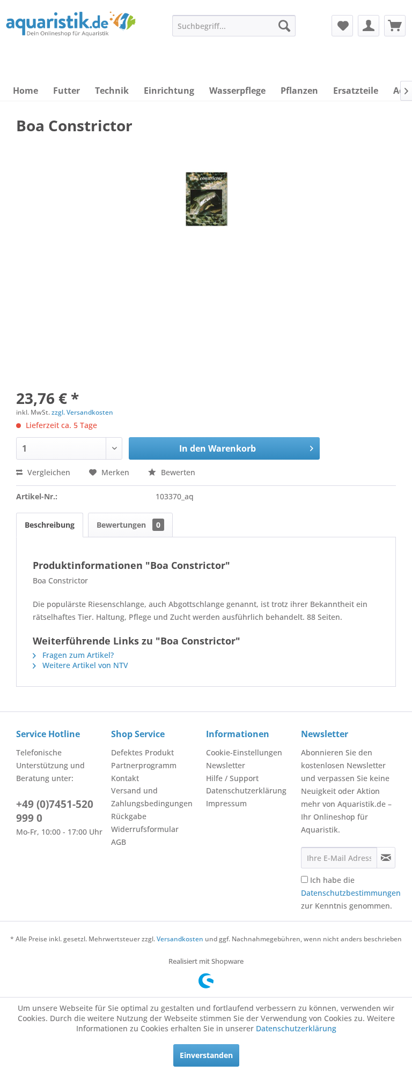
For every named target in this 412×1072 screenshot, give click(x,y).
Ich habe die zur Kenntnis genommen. (351, 893)
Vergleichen (47, 472)
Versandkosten (180, 938)
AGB (118, 842)
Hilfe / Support (232, 778)
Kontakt (125, 778)
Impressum (226, 803)
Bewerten (177, 472)
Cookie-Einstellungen (244, 752)
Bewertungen (128, 525)
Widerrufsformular (145, 829)
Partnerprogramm (143, 765)
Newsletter (225, 765)
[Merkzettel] (342, 25)
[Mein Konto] (368, 25)
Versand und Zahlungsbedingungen (152, 796)
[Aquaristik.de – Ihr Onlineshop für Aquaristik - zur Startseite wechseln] (70, 34)
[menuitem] (234, 25)
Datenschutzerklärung (246, 790)
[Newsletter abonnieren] (386, 857)
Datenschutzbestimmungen (351, 893)
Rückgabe (128, 816)
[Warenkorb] (395, 25)
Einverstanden (206, 1055)
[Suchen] (284, 25)
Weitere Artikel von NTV (84, 665)
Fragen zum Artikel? (77, 655)
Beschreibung (50, 525)
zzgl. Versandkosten (82, 412)
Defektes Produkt (142, 752)
